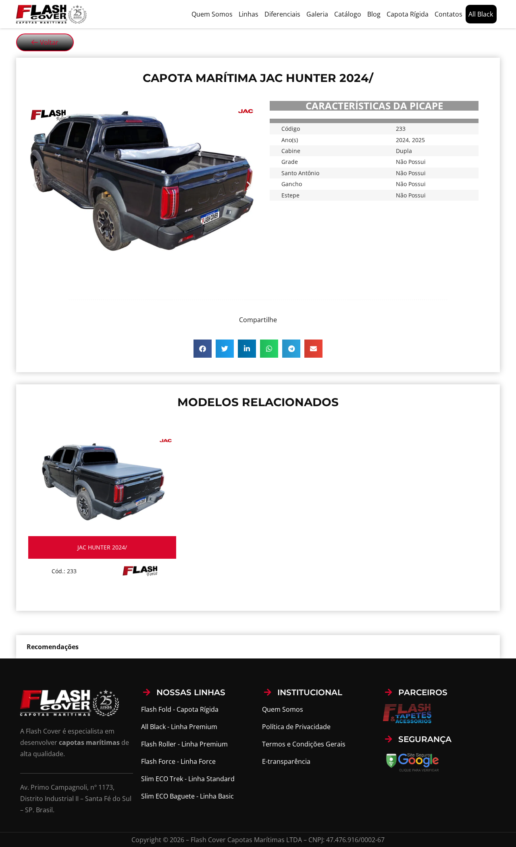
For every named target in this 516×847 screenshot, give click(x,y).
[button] (35, 185)
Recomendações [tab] (53, 646)
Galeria (317, 14)
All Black (480, 14)
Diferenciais (282, 14)
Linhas (248, 14)
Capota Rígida (408, 14)
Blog (374, 14)
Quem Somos (212, 14)
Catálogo (347, 14)
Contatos (448, 14)
